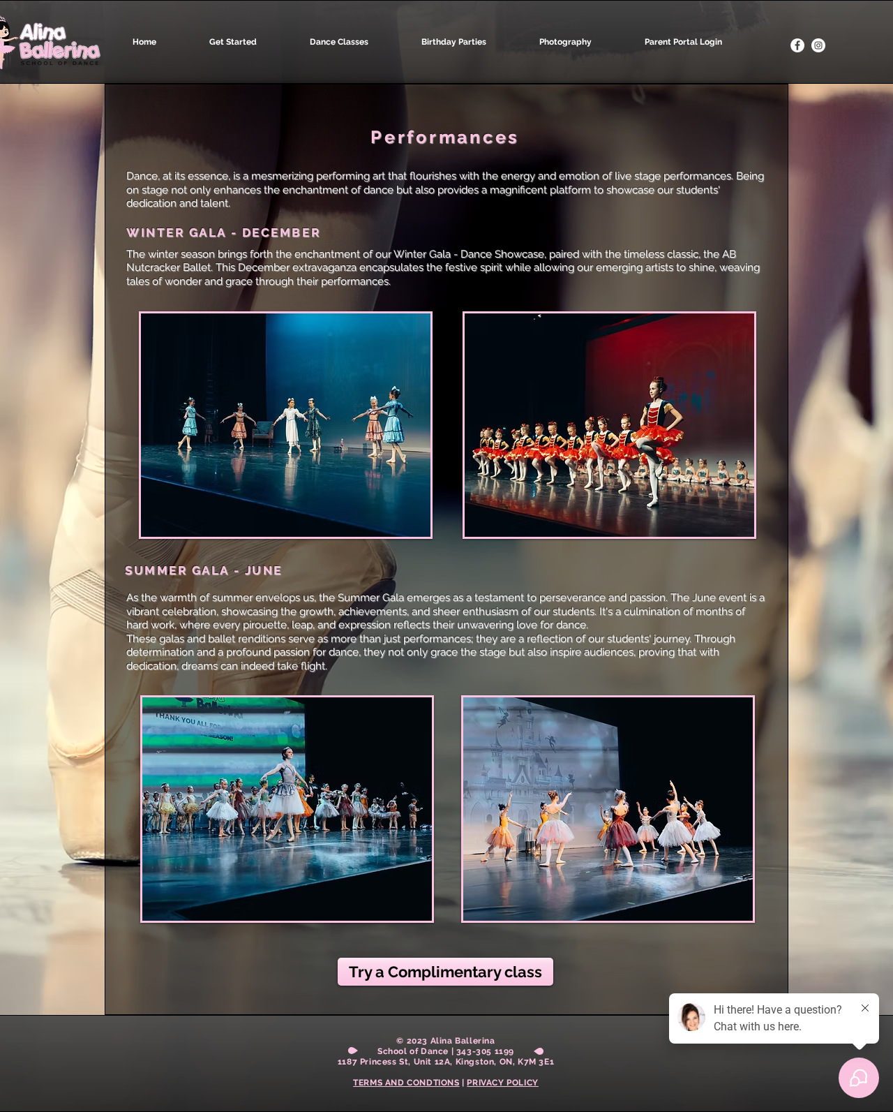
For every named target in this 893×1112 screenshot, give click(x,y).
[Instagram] (818, 45)
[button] (358, 41)
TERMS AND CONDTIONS (406, 1083)
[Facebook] (797, 45)
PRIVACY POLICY (502, 1083)
